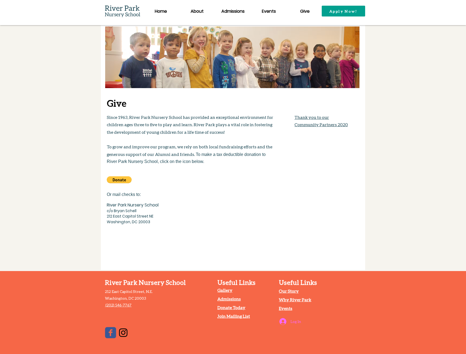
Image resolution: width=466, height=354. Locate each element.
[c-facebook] (110, 332)
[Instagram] (123, 332)
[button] (119, 179)
